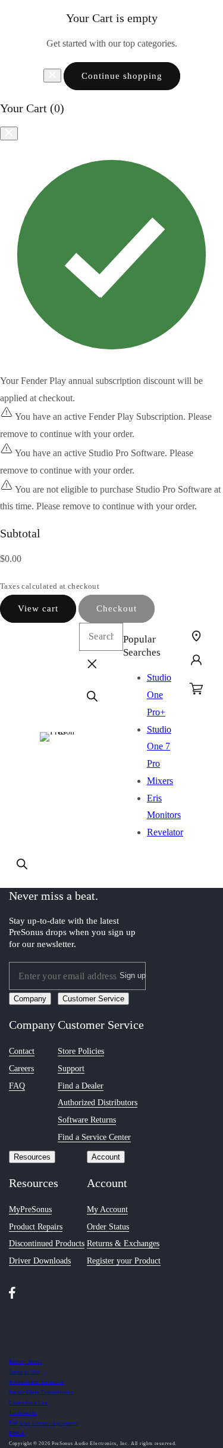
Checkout (116, 608)
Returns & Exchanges (123, 1243)
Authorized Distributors (97, 1102)
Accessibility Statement (36, 1382)
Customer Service (93, 998)
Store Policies (81, 1051)
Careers (21, 1068)
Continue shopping (121, 76)
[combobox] (101, 636)
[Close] (52, 75)
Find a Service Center (94, 1137)
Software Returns (87, 1119)
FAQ (17, 1085)
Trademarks (23, 1413)
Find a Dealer (80, 1085)
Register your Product (124, 1260)
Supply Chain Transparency (41, 1392)
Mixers (160, 781)
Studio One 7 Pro (159, 746)
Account (106, 1156)
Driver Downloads (40, 1260)
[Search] (22, 864)
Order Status (108, 1226)
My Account (107, 1209)
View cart (38, 608)
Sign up (133, 975)
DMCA (17, 1433)
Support (71, 1068)
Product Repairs (35, 1226)
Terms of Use (24, 1372)
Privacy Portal (25, 1361)
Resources (32, 1156)
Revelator (165, 832)
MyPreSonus (30, 1209)
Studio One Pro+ (159, 694)
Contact (21, 1051)
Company (30, 998)
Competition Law (29, 1403)
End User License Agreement (43, 1423)
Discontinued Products (46, 1243)
